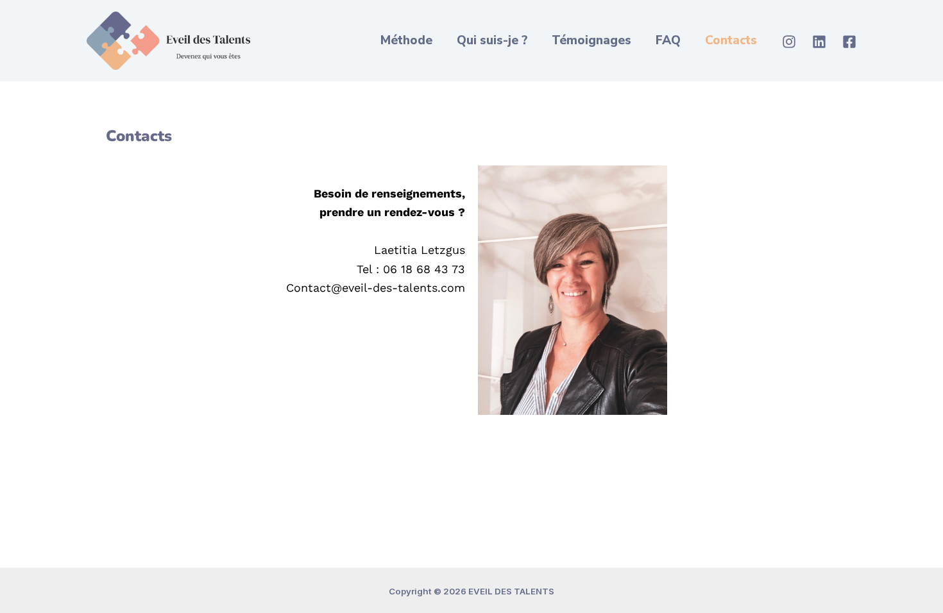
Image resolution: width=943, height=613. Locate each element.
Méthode (406, 40)
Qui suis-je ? (492, 40)
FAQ (668, 40)
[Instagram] (789, 42)
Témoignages (591, 40)
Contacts (731, 40)
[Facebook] (849, 42)
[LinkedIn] (819, 42)
